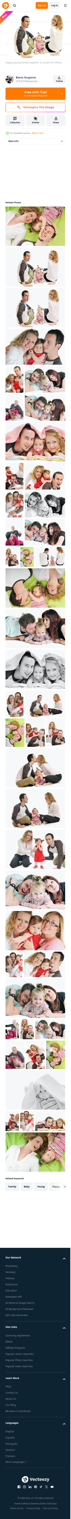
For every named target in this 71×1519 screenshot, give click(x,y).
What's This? (38, 133)
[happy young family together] (26, 405)
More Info (13, 139)
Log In (54, 5)
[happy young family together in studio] (35, 224)
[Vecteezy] (5, 5)
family (12, 1460)
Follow (59, 81)
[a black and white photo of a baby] (35, 1343)
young (41, 1460)
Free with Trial (35, 93)
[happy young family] (12, 1374)
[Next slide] (57, 1461)
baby (27, 1460)
